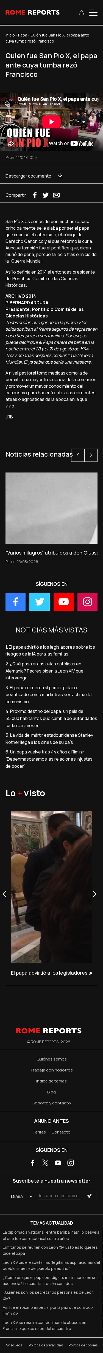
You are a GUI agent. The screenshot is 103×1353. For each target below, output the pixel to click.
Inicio (10, 35)
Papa (22, 35)
